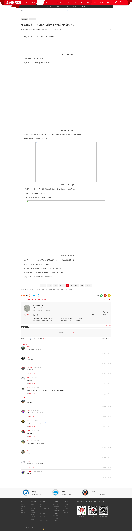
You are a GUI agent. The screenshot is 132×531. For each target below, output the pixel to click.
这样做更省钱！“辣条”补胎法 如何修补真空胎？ (70, 320)
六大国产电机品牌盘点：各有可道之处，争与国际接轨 (71, 318)
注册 (73, 332)
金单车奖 (33, 517)
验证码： (23, 338)
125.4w (105, 312)
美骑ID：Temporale (37, 307)
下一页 (76, 285)
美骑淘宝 (42, 518)
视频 (81, 2)
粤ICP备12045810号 (62, 529)
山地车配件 (41, 289)
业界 (67, 2)
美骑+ (32, 506)
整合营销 (55, 515)
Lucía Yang (41, 306)
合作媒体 (65, 510)
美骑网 (32, 504)
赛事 (47, 2)
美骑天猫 (42, 516)
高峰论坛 (33, 514)
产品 (40, 2)
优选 (74, 2)
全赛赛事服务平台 (44, 508)
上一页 (55, 285)
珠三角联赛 (43, 506)
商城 (108, 2)
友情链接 (65, 512)
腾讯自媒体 (56, 508)
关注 (27, 314)
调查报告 (33, 512)
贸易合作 (55, 520)
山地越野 (25, 289)
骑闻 (33, 2)
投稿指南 (23, 510)
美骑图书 (33, 519)
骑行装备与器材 (62, 289)
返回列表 (108, 299)
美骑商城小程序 (44, 520)
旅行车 (74, 6)
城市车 (66, 6)
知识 (61, 2)
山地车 (57, 6)
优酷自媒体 (56, 506)
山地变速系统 (51, 289)
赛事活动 (65, 504)
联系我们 (23, 504)
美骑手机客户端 (32, 373)
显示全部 (88, 285)
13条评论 (108, 325)
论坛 (95, 2)
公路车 (49, 6)
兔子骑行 (33, 508)
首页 (27, 2)
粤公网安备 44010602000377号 (50, 529)
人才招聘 (23, 506)
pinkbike (38, 29)
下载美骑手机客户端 (105, 338)
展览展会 (65, 506)
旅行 (54, 2)
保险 (101, 2)
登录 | (70, 332)
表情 (35, 338)
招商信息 (55, 518)
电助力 (83, 6)
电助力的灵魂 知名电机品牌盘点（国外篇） (43, 320)
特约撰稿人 (24, 512)
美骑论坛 (33, 510)
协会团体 (65, 508)
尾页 (82, 285)
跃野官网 (55, 504)
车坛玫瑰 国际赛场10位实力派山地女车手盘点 (44, 318)
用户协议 (23, 508)
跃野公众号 (56, 510)
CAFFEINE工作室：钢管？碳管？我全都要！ (36, 299)
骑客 (88, 2)
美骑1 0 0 (42, 504)
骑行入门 (72, 289)
